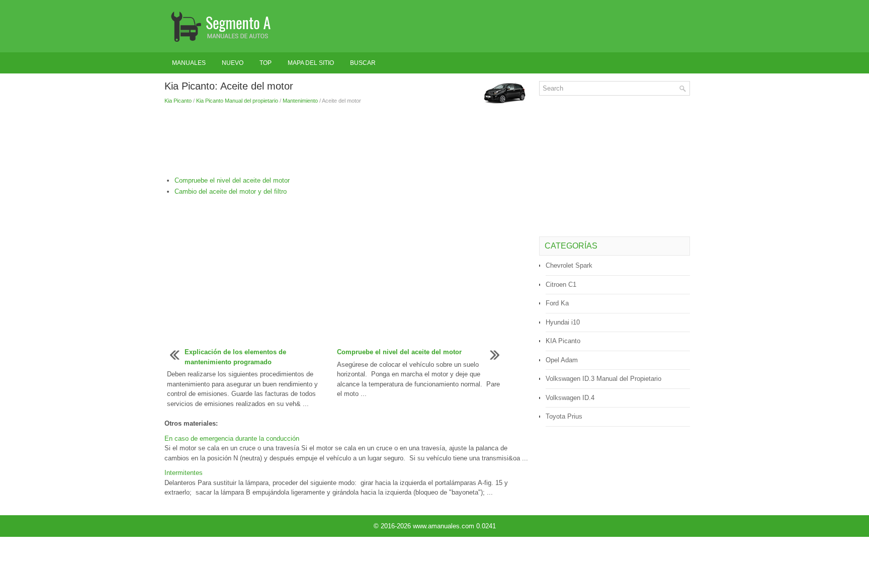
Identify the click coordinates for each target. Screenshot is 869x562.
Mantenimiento (300, 101)
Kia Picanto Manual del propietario (237, 101)
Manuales (189, 62)
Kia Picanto (178, 101)
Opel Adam (562, 360)
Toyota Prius (564, 416)
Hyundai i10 (563, 322)
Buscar (363, 62)
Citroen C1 (561, 284)
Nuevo (232, 62)
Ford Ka (557, 303)
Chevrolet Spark (569, 265)
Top (265, 62)
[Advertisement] (348, 140)
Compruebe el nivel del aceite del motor (232, 180)
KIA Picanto (563, 341)
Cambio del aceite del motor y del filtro (231, 191)
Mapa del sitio (311, 62)
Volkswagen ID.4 (570, 398)
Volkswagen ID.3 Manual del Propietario (603, 378)
